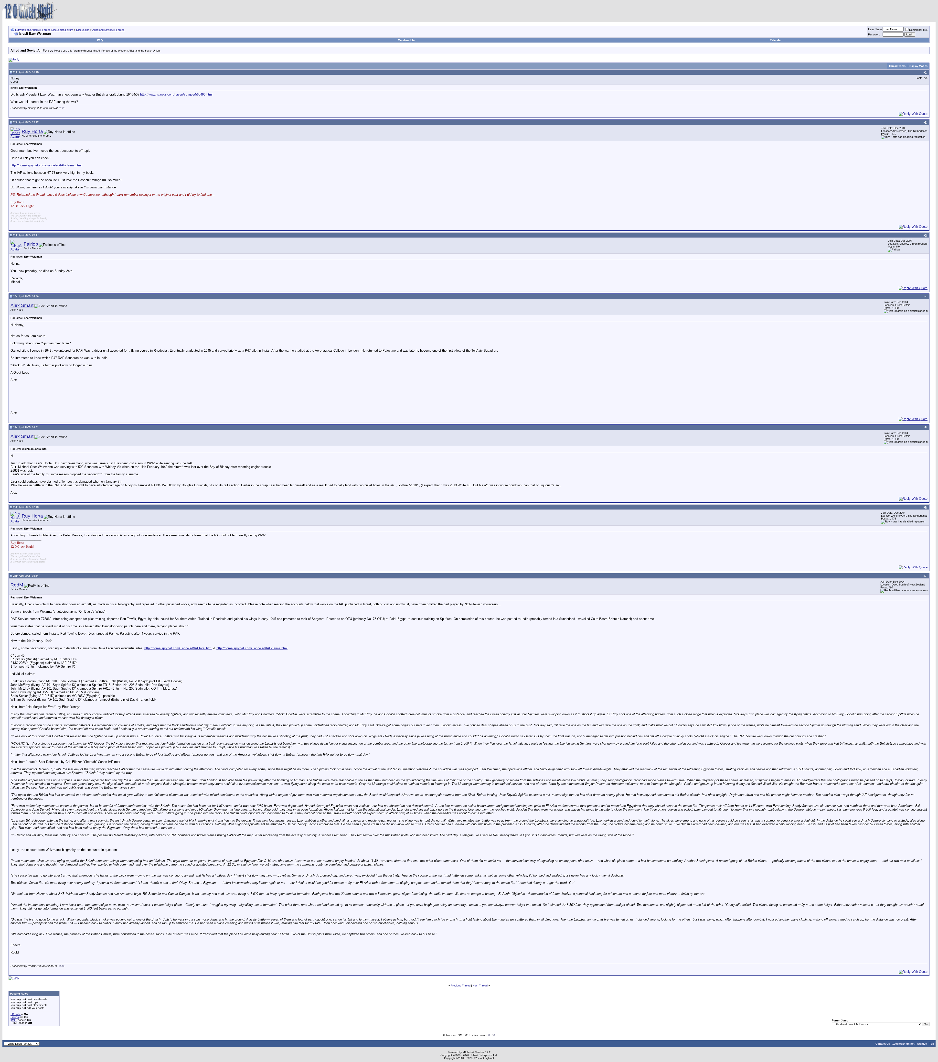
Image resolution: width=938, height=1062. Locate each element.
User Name (875, 29)
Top (931, 1043)
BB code (16, 1014)
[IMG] (14, 1020)
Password (874, 34)
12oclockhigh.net (903, 1043)
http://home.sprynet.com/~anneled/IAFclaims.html (46, 165)
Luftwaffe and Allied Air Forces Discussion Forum (44, 29)
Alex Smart (22, 305)
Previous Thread (460, 985)
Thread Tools (897, 66)
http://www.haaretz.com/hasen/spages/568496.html (176, 94)
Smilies (15, 1017)
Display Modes (918, 66)
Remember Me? (918, 29)
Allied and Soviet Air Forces (108, 29)
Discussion (82, 29)
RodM (17, 584)
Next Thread (480, 985)
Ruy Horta (32, 131)
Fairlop (31, 244)
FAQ (100, 40)
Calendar (775, 40)
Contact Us (882, 1043)
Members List (406, 40)
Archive (922, 1043)
